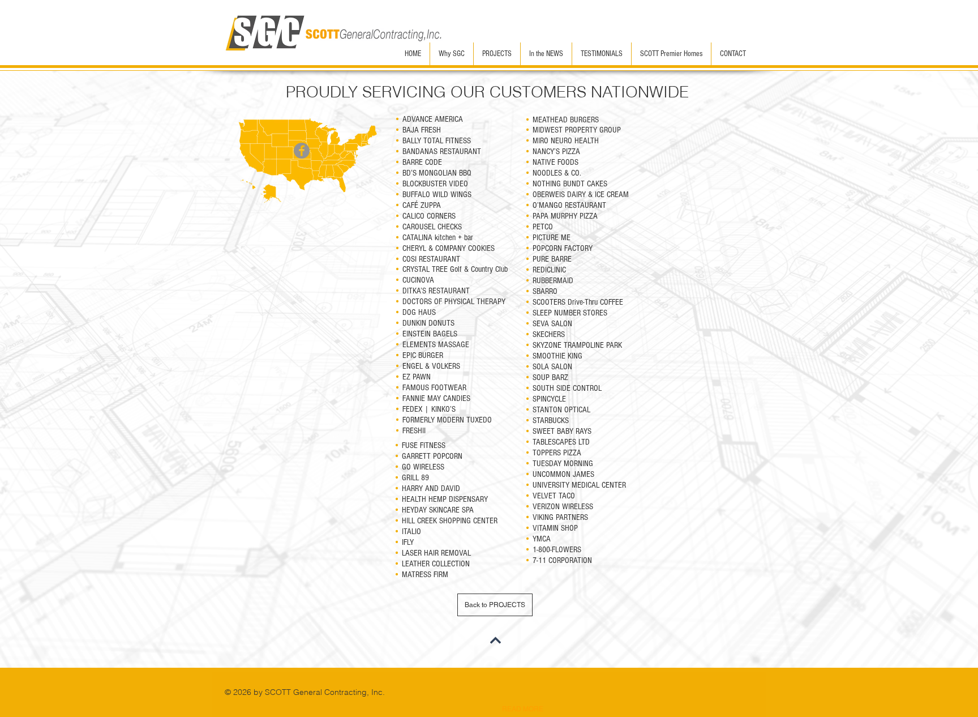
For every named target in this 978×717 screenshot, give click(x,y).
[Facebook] (302, 151)
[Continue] (495, 640)
